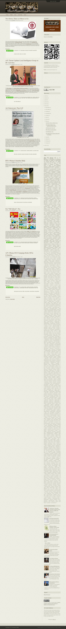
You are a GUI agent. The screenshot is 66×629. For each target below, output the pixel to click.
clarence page (46, 296)
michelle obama (22, 287)
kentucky (55, 379)
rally (54, 441)
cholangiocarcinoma (46, 291)
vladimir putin (49, 493)
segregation (51, 459)
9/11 (44, 181)
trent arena (56, 486)
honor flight (59, 357)
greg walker (48, 351)
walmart (52, 208)
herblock (55, 356)
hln (58, 222)
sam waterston (47, 205)
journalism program (18, 42)
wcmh (58, 494)
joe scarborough (52, 226)
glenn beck (53, 346)
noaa (45, 419)
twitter (50, 165)
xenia (49, 501)
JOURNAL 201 (28, 43)
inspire (49, 364)
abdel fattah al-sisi (51, 254)
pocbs (48, 435)
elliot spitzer (58, 323)
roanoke (54, 447)
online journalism (56, 234)
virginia (49, 246)
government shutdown (48, 350)
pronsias (58, 439)
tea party (57, 240)
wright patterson (18, 101)
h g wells (48, 352)
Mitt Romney (25, 191)
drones (45, 317)
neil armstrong (57, 412)
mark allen (51, 392)
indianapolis (52, 199)
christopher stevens (52, 294)
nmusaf (54, 233)
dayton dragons (46, 308)
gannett (45, 342)
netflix (57, 230)
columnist (45, 216)
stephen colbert (46, 240)
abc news (46, 254)
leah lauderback (46, 384)
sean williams (46, 459)
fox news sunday (51, 336)
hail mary (52, 352)
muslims (54, 408)
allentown (49, 260)
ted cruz (57, 474)
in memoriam (56, 178)
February (47, 141)
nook (52, 419)
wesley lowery (59, 495)
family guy (55, 330)
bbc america (56, 273)
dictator (52, 314)
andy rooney (59, 263)
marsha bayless (50, 393)
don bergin (55, 315)
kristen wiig (54, 380)
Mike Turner (18, 89)
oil (46, 424)
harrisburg (49, 353)
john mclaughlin (49, 373)
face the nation (52, 329)
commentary (57, 297)
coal (53, 297)
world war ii (54, 248)
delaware (49, 311)
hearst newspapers (52, 355)
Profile (11, 14)
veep (47, 492)
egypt (44, 220)
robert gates (58, 447)
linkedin (52, 387)
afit (48, 256)
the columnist (51, 476)
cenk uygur (59, 214)
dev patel (51, 312)
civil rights (54, 295)
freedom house (52, 338)
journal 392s (49, 228)
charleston (53, 289)
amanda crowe (58, 260)
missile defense (47, 404)
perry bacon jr (49, 235)
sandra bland (54, 454)
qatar (49, 441)
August (47, 115)
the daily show (56, 476)
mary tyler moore (50, 394)
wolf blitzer (45, 500)
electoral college (57, 321)
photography (48, 434)
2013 (46, 103)
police (53, 235)
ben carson (46, 274)
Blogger (54, 619)
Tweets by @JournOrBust (48, 36)
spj (53, 179)
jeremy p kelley (46, 370)
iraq (58, 199)
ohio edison (56, 421)
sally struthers (53, 452)
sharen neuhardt (47, 185)
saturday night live (55, 184)
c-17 (51, 281)
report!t (46, 445)
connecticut (50, 298)
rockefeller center (50, 448)
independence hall (53, 362)
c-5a (54, 281)
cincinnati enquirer (23, 150)
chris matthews (56, 215)
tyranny (57, 487)
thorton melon (56, 481)
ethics (54, 328)
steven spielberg (46, 468)
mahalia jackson (57, 390)
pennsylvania (46, 179)
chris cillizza (57, 291)
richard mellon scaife (51, 446)
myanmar (58, 408)
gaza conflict (58, 342)
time (51, 482)
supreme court (54, 472)
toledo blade (30, 202)
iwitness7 (52, 366)
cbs (47, 178)
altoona (53, 260)
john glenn (33, 198)
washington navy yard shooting (48, 247)
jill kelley (58, 370)
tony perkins (55, 485)
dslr (52, 317)
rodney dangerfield (57, 448)
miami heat (46, 399)
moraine (45, 406)
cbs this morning (53, 214)
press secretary (54, 438)
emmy (54, 220)
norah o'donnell (56, 419)
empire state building (56, 325)
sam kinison (51, 453)
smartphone (32, 242)
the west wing (54, 479)
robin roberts (45, 448)
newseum (55, 201)
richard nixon (57, 446)
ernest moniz (50, 328)
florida (45, 221)
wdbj (44, 495)
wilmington (55, 499)
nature (45, 412)
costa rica (45, 301)
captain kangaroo (56, 282)
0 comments (16, 150)
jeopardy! (58, 369)
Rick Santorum (19, 191)
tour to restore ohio (47, 486)
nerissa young (52, 413)
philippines (55, 433)
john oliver (58, 373)
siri (49, 461)
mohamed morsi (57, 404)
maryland (45, 229)
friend (51, 339)
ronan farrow (52, 449)
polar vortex (52, 435)
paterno (46, 427)
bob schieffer (45, 276)
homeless (51, 357)
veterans (58, 244)
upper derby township (58, 489)
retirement (49, 445)
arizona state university (54, 267)
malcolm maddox (52, 391)
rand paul (45, 442)
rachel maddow (49, 189)
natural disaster (58, 411)
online (56, 177)
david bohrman (58, 304)
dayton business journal (56, 307)
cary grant (55, 284)
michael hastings (57, 400)
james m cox (45, 369)
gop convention (58, 349)
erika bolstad (45, 328)
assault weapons (46, 269)
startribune (35, 242)
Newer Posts (7, 297)
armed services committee (51, 268)
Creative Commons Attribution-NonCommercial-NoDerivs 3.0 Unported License (52, 603)
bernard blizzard (57, 274)
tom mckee (54, 483)
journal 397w (35, 50)
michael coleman (16, 287)
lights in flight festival (48, 386)
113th (50, 250)
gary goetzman (49, 342)
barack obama (31, 197)
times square (59, 482)
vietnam (45, 246)
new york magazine (53, 414)
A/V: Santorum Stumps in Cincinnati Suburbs (53, 534)
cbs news (56, 194)
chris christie (52, 291)
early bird (48, 318)
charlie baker (58, 289)
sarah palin (54, 237)
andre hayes (46, 263)
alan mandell (59, 257)
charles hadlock (49, 289)
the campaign (56, 475)
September (48, 113)
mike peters (46, 230)
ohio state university (20, 202)
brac (54, 277)
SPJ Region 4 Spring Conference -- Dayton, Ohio (54, 527)
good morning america (47, 198)
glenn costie (58, 346)
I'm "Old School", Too (12, 209)
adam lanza (56, 254)
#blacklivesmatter (57, 249)
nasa (22, 97)
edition (28, 231)
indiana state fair (46, 363)
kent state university (50, 379)
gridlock (57, 351)
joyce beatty (45, 378)
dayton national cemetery (53, 308)
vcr (45, 492)
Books (25, 14)
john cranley (58, 371)
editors (56, 319)
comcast (49, 216)
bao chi (49, 273)
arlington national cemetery (51, 212)
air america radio (54, 256)
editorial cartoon (51, 319)
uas (37, 97)
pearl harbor (49, 428)
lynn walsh (45, 390)
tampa (56, 473)
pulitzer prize (57, 235)
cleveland (56, 195)
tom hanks (46, 483)
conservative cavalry (23, 198)
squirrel (46, 465)
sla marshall (53, 462)
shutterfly (55, 460)
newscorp (45, 415)
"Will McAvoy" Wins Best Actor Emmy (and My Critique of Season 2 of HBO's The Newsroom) (54, 510)
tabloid (46, 473)
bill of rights (45, 275)
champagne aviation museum (53, 288)
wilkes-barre (49, 248)
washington (54, 494)
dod (60, 195)
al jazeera (49, 210)
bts (52, 167)
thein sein (51, 480)
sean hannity (53, 458)
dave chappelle (52, 304)
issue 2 (49, 366)
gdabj (47, 343)
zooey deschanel (53, 502)
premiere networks (47, 438)
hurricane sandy (52, 223)
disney (58, 314)
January (47, 142)
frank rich (57, 196)
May (47, 121)
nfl (49, 417)
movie (49, 184)
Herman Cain (27, 188)
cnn (50, 162)
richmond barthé (46, 447)
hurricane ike (59, 359)
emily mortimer (49, 220)
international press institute (55, 364)
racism (52, 441)
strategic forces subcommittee (32, 97)
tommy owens (50, 485)
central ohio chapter (54, 287)
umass (55, 162)
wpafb (51, 174)
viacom (52, 492)
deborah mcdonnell (50, 310)
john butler (49, 371)
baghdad (45, 271)
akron (60, 209)
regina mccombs (26, 242)
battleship (52, 273)
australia (47, 270)
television (46, 159)
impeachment (58, 360)
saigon (49, 452)
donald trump (50, 173)
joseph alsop (53, 376)
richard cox (45, 446)
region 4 (55, 203)
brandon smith (58, 277)
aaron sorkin (59, 253)
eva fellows (58, 328)
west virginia (54, 496)
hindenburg (59, 356)
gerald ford (46, 345)
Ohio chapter (9, 88)
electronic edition (46, 322)
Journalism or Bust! (15, 627)
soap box (59, 171)
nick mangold (49, 418)
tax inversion (46, 474)
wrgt (58, 248)
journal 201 (27, 50)
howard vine (57, 358)
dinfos (55, 314)
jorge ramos (49, 376)
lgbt (49, 385)
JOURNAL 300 (34, 42)
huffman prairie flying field (47, 359)
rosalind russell (57, 449)
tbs (50, 474)
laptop (16, 242)
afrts (47, 193)
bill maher (48, 213)
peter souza (53, 431)
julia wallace (51, 378)
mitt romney (26, 287)
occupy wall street (53, 202)
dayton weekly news (47, 219)
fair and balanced (57, 329)
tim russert (48, 482)
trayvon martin (56, 242)
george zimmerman (56, 221)
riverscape (50, 447)
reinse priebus (27, 291)
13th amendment (55, 250)
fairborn (57, 164)
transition (52, 486)
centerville (49, 287)
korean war (50, 380)
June (47, 119)
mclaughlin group (52, 396)
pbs (58, 202)
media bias (46, 397)
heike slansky (58, 355)
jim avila (45, 371)
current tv (51, 181)
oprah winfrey (56, 425)
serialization (50, 460)
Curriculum (20, 14)
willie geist (51, 499)
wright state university (49, 192)
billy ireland (50, 275)
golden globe (45, 349)
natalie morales (53, 410)
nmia (26, 97)
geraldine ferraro (51, 345)
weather (47, 495)
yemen (57, 501)
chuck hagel (58, 294)
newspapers (55, 188)
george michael (51, 344)
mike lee (53, 403)
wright (56, 500)
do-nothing (46, 315)
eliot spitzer (51, 322)
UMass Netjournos (47, 594)
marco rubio (46, 392)
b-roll (53, 270)
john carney (53, 371)
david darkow (51, 305)
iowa (56, 199)
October (47, 111)
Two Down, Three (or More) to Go (16, 19)
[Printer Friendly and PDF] (9, 51)
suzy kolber (59, 472)
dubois (55, 317)
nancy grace (48, 410)
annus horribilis (52, 264)
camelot (45, 282)
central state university (48, 215)
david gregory (57, 217)
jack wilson (48, 367)
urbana (53, 243)
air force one (56, 175)
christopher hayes (46, 294)
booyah (56, 276)
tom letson (50, 483)
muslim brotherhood (49, 408)
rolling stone (48, 449)
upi (49, 208)
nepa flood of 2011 (46, 413)
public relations (50, 440)
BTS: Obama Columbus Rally (15, 161)
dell (52, 311)
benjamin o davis (51, 274)
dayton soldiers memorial (52, 309)
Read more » (7, 95)
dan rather (46, 217)
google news (53, 349)
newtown (46, 417)
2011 (46, 145)
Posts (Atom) (12, 299)
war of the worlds (49, 494)
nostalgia (47, 420)
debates (46, 310)
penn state (58, 428)
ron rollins (59, 203)
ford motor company (49, 335)
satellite (49, 455)
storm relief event (54, 468)
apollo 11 (57, 264)
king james (46, 380)
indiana (58, 362)
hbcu (48, 355)
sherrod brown (25, 202)
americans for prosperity (24, 197)
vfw (49, 492)
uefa (53, 488)
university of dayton (47, 243)
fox (59, 335)
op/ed (44, 235)
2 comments (16, 50)
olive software (50, 424)
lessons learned (46, 385)
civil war (58, 295)
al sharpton (51, 193)
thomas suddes (52, 241)
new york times (53, 168)
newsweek (59, 415)
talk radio (49, 473)
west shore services (47, 496)
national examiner (52, 411)
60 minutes (55, 209)
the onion (45, 479)
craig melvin (57, 301)
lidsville (59, 385)
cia (44, 295)
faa (16, 97)
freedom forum (47, 338)
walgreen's (56, 493)
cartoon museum (46, 284)
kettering (54, 228)
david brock (51, 217)
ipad (47, 365)
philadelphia (45, 203)
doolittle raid (53, 219)
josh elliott (58, 376)
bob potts (58, 275)
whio (51, 175)
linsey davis (56, 387)
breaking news (46, 278)
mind (60, 403)
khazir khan (59, 379)
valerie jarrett (59, 490)
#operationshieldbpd (47, 209)
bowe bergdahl (50, 277)
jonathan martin (55, 227)
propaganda (45, 440)
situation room (57, 461)
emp (50, 325)
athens (50, 269)
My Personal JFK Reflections (54, 566)
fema (47, 332)
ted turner (48, 475)
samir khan (55, 453)
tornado (51, 242)
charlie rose (46, 290)
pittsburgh (52, 434)
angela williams (56, 193)
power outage (50, 437)
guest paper (46, 168)
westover (58, 496)
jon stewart (50, 227)
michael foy (51, 400)
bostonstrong (45, 277)
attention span (54, 269)
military (57, 403)
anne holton (46, 264)
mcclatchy (47, 396)
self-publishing (57, 459)
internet (45, 365)
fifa (53, 332)
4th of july (48, 253)
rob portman (55, 236)
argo (49, 267)
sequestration (45, 460)
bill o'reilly (53, 213)
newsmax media (50, 415)
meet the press (55, 187)
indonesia (52, 363)
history (56, 222)
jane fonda (45, 200)
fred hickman (55, 337)
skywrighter (48, 462)
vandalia (54, 244)
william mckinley (46, 499)
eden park (57, 219)
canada (49, 282)
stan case (49, 465)
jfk (55, 370)
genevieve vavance (58, 343)
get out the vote (57, 345)
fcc (54, 331)
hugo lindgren (54, 359)
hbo (49, 177)
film (55, 332)
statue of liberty (57, 467)
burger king (52, 280)
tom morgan (45, 485)
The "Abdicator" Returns (53, 558)
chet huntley (57, 290)
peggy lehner (54, 428)
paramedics (54, 426)
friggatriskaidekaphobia (56, 339)
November (48, 109)
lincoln (57, 386)
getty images (45, 346)
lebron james (51, 384)
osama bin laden (49, 426)
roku (44, 449)
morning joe (46, 407)
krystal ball (59, 380)
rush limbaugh (50, 451)
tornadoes (59, 485)
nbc (49, 171)
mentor (52, 398)
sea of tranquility (48, 458)
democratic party (58, 181)
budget (49, 280)
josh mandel (45, 377)
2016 (46, 98)
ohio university (50, 234)
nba (48, 412)
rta (46, 451)
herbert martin (51, 356)
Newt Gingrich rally (12, 189)
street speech (55, 469)
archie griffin (45, 267)
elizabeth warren (52, 323)
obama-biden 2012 (32, 287)
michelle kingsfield (57, 401)
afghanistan (45, 256)
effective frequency (50, 321)
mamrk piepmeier (58, 391)
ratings (54, 442)
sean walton (58, 458)
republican (53, 171)
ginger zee (49, 346)
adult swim (53, 255)
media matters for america (53, 397)
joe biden (55, 200)
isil (59, 365)
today (52, 185)
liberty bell (55, 385)
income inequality (46, 362)
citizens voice (50, 295)
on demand (59, 424)
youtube (51, 249)
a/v (57, 157)
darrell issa (47, 304)
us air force (57, 179)
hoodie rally (46, 358)
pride (58, 438)
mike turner (19, 97)
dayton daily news (50, 161)
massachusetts (56, 394)
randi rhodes (50, 442)
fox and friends (46, 336)
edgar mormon (46, 319)
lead (51, 383)
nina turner (59, 418)
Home (51, 1)
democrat (55, 311)
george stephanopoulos (57, 344)
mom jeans (51, 405)
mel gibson (48, 398)
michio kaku (49, 403)
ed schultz (50, 196)
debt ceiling (55, 310)
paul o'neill (55, 427)
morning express (58, 406)
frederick (59, 337)
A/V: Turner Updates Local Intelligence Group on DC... (51, 125)
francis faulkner (57, 336)
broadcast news (57, 278)
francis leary (45, 337)
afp (50, 256)
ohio (35, 287)
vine (45, 493)
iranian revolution (52, 365)
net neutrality (56, 413)
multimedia (55, 407)
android (55, 263)
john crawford (47, 182)
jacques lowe (53, 367)
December (48, 107)
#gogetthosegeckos (46, 250)
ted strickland (37, 291)
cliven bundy (50, 297)
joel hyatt (58, 226)
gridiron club (53, 351)
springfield (52, 239)
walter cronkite (18, 246)
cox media (34, 150)
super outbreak (49, 472)
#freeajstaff (57, 208)
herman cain (59, 198)
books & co (52, 276)
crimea (49, 302)
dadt (57, 302)
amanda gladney (46, 261)
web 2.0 (51, 495)
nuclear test (45, 421)
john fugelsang (56, 372)
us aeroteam (46, 490)
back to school (57, 270)
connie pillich (55, 298)
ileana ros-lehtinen (52, 360)
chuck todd (51, 170)
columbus (34, 197)
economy (46, 196)
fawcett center (49, 331)
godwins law (51, 348)
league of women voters (56, 383)
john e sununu (51, 372)
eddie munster (58, 318)
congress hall (46, 298)
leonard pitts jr (57, 384)
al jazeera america (55, 210)
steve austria (56, 207)
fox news (45, 171)
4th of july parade (53, 253)
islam (46, 366)
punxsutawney (46, 441)
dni (60, 314)
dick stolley (48, 314)
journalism (58, 159)
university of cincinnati (50, 489)
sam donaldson (47, 453)
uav (14, 101)
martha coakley (55, 393)
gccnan (45, 343)
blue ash (48, 214)
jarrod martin (50, 369)
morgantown (48, 406)
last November (32, 140)
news (52, 177)
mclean (57, 396)
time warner (57, 241)
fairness (52, 330)
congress (56, 186)
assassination (57, 268)
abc (47, 181)
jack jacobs (56, 366)
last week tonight (47, 383)
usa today (50, 244)
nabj (44, 410)
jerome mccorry (51, 370)
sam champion (59, 452)
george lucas (46, 344)
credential (45, 302)
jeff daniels (50, 200)
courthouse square (51, 301)
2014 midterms (57, 192)
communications (50, 186)
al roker (55, 257)
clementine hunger (54, 296)
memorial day (50, 229)
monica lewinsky (57, 405)
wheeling (56, 247)
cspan (51, 302)
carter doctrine (57, 283)
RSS (55, 1)
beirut (60, 273)
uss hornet (54, 490)
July (47, 117)
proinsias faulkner (52, 439)
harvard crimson (54, 353)
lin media (53, 386)
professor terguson (46, 439)
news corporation (56, 232)
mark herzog (56, 392)
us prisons (50, 490)
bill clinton (47, 194)
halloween (56, 352)
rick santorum (56, 189)
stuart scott (59, 469)
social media (54, 206)
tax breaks (59, 473)
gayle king (53, 342)
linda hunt (48, 387)
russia (54, 451)
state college (57, 239)
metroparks (59, 398)
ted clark (53, 474)
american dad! (57, 261)
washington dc (53, 180)
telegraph (52, 475)
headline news (46, 222)
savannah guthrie (53, 455)
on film (46, 425)
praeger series (59, 437)
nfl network (52, 417)
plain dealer (50, 203)
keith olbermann (54, 182)
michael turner (51, 401)
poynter (23, 242)
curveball (54, 302)
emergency (46, 325)
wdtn (58, 180)
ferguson (50, 332)
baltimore (45, 273)
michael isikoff (46, 401)
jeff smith (54, 369)
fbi (52, 331)
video (60, 492)
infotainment (45, 364)
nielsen (53, 418)
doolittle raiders (57, 316)
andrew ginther (51, 263)
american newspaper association (48, 262)
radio (51, 179)
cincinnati (53, 172)
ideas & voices (58, 223)
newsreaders (54, 415)
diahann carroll (56, 312)
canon (52, 282)
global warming (46, 348)
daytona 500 (59, 309)
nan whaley (49, 188)
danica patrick (48, 303)
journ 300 (49, 377)
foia (45, 335)
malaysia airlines (46, 391)
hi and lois (46, 199)
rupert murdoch (49, 237)
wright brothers (46, 249)
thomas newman (50, 481)
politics (23, 291)
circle (46, 295)
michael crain (46, 400)
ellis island (45, 324)
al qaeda (51, 257)
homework (54, 357)
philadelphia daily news (50, 432)
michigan (45, 403)
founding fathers (55, 335)
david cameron (46, 305)
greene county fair (54, 350)
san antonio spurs (49, 454)
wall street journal (56, 246)
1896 (59, 250)
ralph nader (58, 441)
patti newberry (50, 427)
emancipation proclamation (57, 324)
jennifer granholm (46, 226)
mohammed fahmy (46, 405)
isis (44, 366)
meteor (55, 398)
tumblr (48, 487)
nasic (24, 97)
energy (58, 220)
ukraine (57, 488)
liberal (52, 385)
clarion (50, 296)
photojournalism (47, 167)
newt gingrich (46, 233)
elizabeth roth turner (46, 323)
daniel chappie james (55, 303)
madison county (51, 390)
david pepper (56, 305)
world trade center (51, 500)
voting (53, 493)
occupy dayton (51, 421)
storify (50, 468)
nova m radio (51, 420)
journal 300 (30, 50)
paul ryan (20, 291)
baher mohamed (53, 271)
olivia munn (54, 424)
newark (59, 414)
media (45, 165)
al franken (47, 257)
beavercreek (48, 172)
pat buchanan (59, 426)
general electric (52, 343)
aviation (50, 270)
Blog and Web (58, 627)
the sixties (49, 479)
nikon (55, 418)
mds (60, 396)
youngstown (48, 502)
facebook (59, 174)
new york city (50, 232)
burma (57, 280)
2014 (46, 101)
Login (53, 1)
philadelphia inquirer (50, 433)
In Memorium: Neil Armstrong (54, 574)
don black (59, 315)
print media (58, 160)
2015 (46, 99)
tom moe (58, 483)
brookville (45, 280)
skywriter (59, 237)
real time (58, 442)
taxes (53, 240)
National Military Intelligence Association (21, 88)
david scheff (49, 307)
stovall (59, 468)
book (49, 276)
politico (57, 435)
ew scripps (45, 329)
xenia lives (53, 501)
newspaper (19, 242)
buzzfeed (48, 281)
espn (54, 196)
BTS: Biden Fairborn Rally (54, 518)
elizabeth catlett (57, 322)
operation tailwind (50, 425)
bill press (52, 194)
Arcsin (46, 627)
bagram (49, 271)
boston (59, 276)
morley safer (53, 406)
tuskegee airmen (52, 487)
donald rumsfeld (47, 316)
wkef (56, 185)
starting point (51, 466)
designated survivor (46, 312)
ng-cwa (57, 417)
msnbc (47, 160)
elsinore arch (50, 324)
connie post (53, 216)
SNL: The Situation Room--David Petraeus (54, 582)
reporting (56, 173)
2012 (46, 105)
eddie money (52, 318)
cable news (57, 167)
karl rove (55, 378)
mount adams (51, 407)
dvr (57, 317)
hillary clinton (51, 166)
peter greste (49, 431)
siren (47, 461)
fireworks (58, 332)
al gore (46, 210)
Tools (15, 14)
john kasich (47, 175)
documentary (50, 315)
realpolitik (45, 444)
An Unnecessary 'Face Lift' (14, 108)
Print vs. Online (47, 542)
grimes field (54, 198)
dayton (51, 158)
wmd (59, 499)
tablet (15, 246)
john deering (45, 372)
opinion (57, 166)
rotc (44, 451)
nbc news (50, 201)
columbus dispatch (29, 150)
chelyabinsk (51, 290)
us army (57, 243)
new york (48, 414)
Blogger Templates (51, 627)
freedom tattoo (47, 339)
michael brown (51, 399)
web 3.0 (54, 495)
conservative (59, 216)
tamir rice (52, 473)
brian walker (51, 278)
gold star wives (57, 348)
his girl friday (46, 357)
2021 (46, 96)
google (49, 349)
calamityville (57, 281)
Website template (41, 627)
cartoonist (51, 284)
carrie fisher (52, 283)
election (51, 178)
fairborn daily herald (47, 330)
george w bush (49, 221)
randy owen (45, 236)
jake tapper (58, 367)
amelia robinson (52, 261)
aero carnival (58, 255)
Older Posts (38, 297)
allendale (46, 260)
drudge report (29, 198)
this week (55, 480)
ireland (56, 365)
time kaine (54, 482)
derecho (58, 311)
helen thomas (46, 356)
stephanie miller (49, 207)
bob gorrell (54, 275)
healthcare (51, 222)
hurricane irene (47, 360)
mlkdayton (52, 404)
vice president (56, 492)
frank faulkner (23, 50)
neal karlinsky (52, 412)
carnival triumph (46, 283)
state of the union (50, 467)
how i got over (52, 358)
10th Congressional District (21, 90)
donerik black (52, 316)
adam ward (48, 255)
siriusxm (52, 461)
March (47, 139)
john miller (53, 373)
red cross (50, 236)
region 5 (54, 444)
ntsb (59, 420)
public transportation (57, 440)
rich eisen (53, 445)
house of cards (46, 223)
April (47, 137)
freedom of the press (58, 338)
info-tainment (57, 363)
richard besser (58, 445)
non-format (48, 419)
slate (57, 462)
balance (58, 271)
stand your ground (54, 465)
